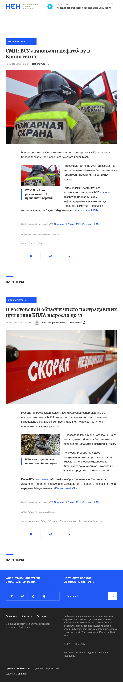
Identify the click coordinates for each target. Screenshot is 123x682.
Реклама (41, 616)
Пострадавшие (68, 521)
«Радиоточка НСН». (66, 488)
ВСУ (40, 243)
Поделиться (38, 63)
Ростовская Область (90, 521)
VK (77, 224)
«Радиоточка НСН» (86, 210)
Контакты (26, 616)
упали (103, 192)
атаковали (41, 479)
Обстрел (52, 521)
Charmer (22, 673)
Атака (32, 243)
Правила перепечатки (18, 668)
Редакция (11, 616)
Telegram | (89, 224)
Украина (33, 521)
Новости (59, 224)
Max (98, 224)
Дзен (71, 224)
